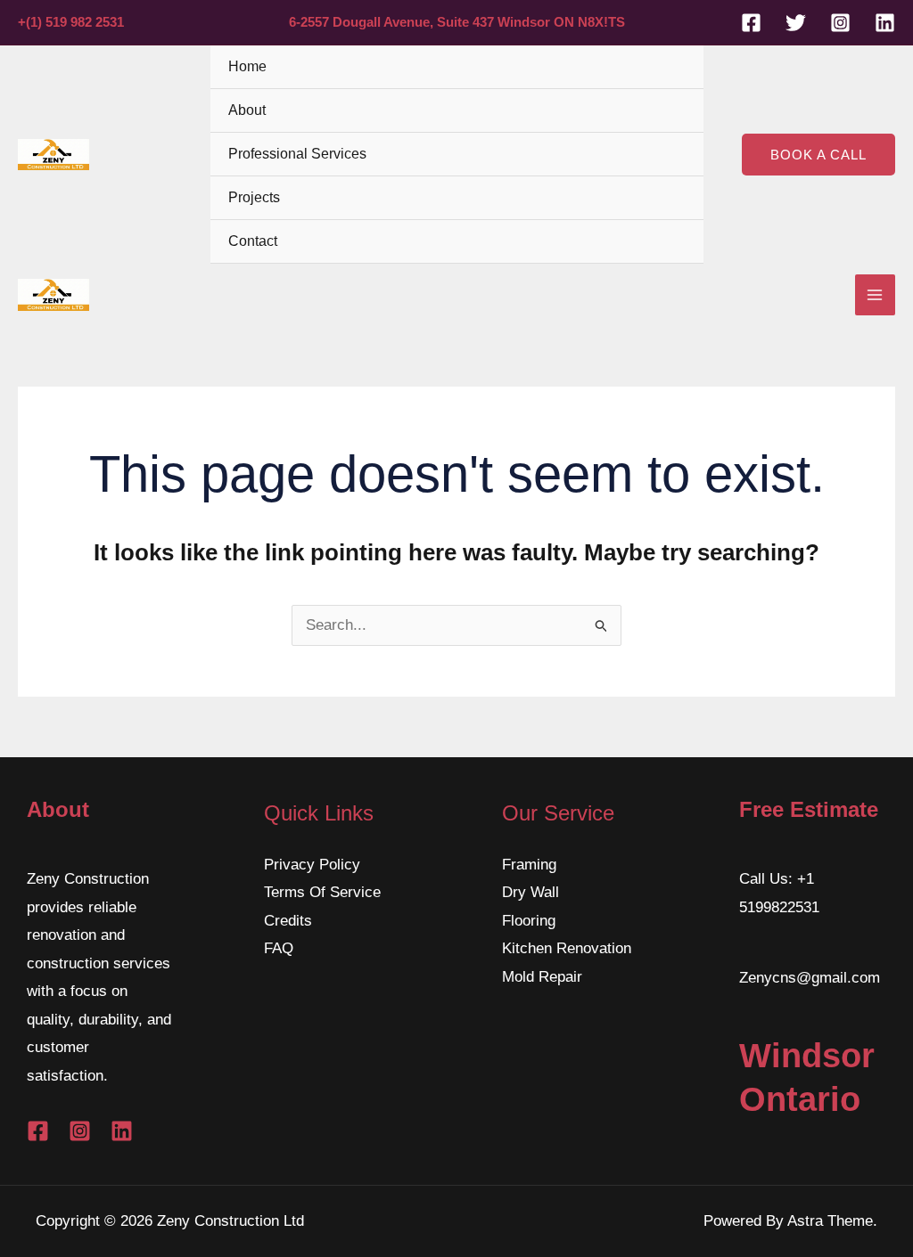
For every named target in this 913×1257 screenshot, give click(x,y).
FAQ (278, 948)
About (247, 110)
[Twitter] (796, 22)
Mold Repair (542, 976)
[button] (818, 154)
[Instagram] (840, 22)
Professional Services (297, 153)
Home (247, 66)
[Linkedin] (885, 22)
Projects (254, 197)
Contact (252, 241)
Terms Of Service (322, 892)
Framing (529, 864)
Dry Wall (530, 892)
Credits (288, 920)
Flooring (528, 920)
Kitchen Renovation (566, 948)
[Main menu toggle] (875, 294)
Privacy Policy (312, 864)
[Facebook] (751, 22)
